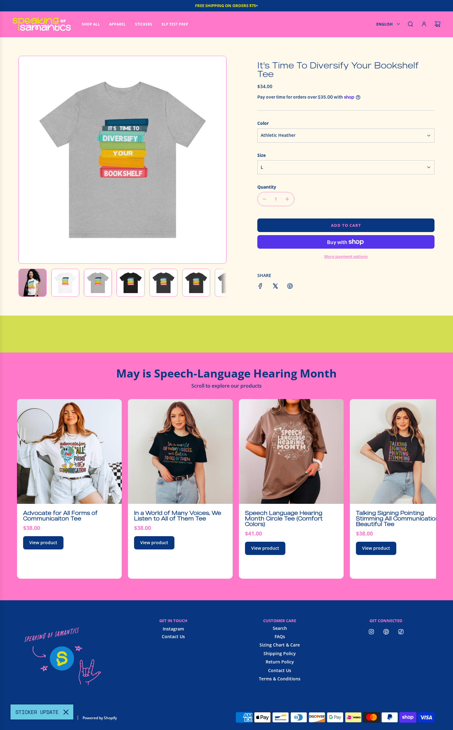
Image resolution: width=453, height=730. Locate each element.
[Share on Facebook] (260, 287)
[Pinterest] (386, 631)
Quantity (266, 187)
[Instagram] (371, 631)
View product (43, 542)
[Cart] (437, 24)
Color (263, 123)
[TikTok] (401, 631)
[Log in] (424, 24)
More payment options (346, 256)
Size (261, 155)
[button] (27, 160)
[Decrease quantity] (264, 199)
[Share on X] (275, 287)
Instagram (173, 629)
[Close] (65, 712)
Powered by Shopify (100, 717)
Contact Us (173, 636)
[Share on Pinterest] (290, 287)
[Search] (410, 24)
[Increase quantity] (287, 199)
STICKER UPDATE (37, 712)
